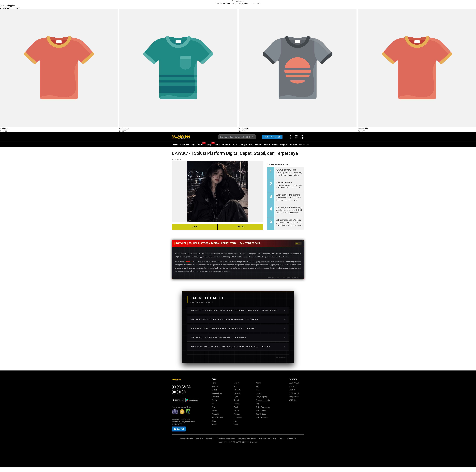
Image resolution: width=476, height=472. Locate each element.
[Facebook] (174, 387)
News (175, 144)
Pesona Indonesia (263, 400)
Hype (236, 397)
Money (275, 144)
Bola (235, 144)
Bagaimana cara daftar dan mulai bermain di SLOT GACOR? (238, 328)
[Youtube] (174, 392)
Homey (236, 404)
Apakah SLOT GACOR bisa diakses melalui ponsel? (238, 337)
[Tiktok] (184, 392)
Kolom (258, 383)
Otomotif (226, 144)
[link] (296, 137)
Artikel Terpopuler (263, 407)
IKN (213, 404)
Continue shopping (7, 6)
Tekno (217, 144)
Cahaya (209, 144)
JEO (257, 390)
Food (236, 407)
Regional (215, 397)
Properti (283, 144)
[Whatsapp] (179, 392)
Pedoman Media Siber (267, 439)
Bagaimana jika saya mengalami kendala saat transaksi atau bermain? (238, 346)
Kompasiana (294, 397)
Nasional (215, 386)
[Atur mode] (290, 137)
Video (236, 425)
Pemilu (214, 400)
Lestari (258, 145)
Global (214, 390)
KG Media (292, 400)
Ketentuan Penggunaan (226, 439)
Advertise (210, 439)
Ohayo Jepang (261, 397)
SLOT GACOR (177, 159)
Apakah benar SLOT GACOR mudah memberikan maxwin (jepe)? (238, 319)
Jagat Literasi (197, 144)
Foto (235, 421)
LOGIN (194, 227)
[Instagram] (189, 387)
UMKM (236, 411)
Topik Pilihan (261, 414)
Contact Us (291, 439)
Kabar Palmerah (186, 439)
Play (257, 404)
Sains (214, 421)
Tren (251, 144)
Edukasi (293, 144)
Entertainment (217, 418)
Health (267, 144)
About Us (199, 439)
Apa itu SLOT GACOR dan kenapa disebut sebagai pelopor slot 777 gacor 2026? (238, 310)
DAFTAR (240, 227)
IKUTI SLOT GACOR (271, 137)
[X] (179, 387)
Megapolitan (217, 393)
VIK (257, 386)
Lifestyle (243, 144)
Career (281, 439)
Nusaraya (184, 144)
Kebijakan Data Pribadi (247, 439)
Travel (302, 144)
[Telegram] (184, 387)
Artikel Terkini (261, 411)
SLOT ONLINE (294, 393)
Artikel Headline (262, 418)
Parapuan (238, 418)
